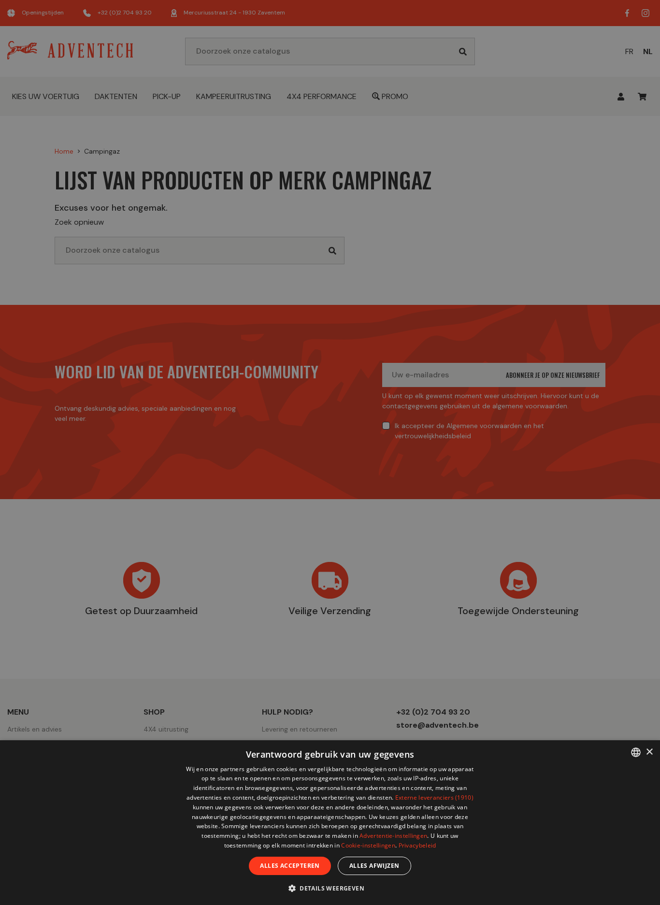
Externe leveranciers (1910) (434, 797)
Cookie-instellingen (368, 845)
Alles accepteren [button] (289, 866)
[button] (330, 887)
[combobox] (636, 752)
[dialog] (330, 822)
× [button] (649, 752)
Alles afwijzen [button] (374, 866)
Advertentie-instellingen (393, 836)
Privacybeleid (417, 845)
